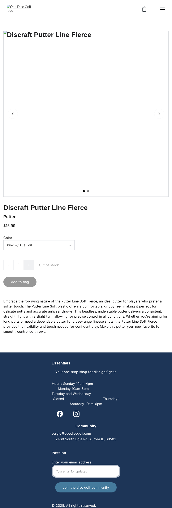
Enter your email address (71, 462)
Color (7, 238)
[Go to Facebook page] (60, 414)
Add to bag (20, 282)
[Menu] (162, 9)
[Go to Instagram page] (76, 414)
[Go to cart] (144, 9)
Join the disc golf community (86, 487)
